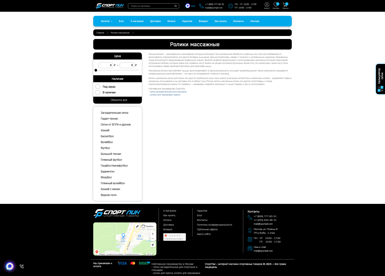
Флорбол (106, 177)
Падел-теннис (109, 118)
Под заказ (109, 86)
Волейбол (107, 141)
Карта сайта (204, 234)
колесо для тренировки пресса (165, 95)
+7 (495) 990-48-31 (265, 220)
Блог (121, 21)
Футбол (105, 147)
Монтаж (254, 21)
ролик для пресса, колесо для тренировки (176, 273)
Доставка (155, 21)
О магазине (137, 21)
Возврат (203, 21)
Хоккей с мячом (110, 188)
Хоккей (105, 130)
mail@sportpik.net (213, 7)
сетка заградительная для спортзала (168, 91)
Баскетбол (107, 136)
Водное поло (109, 194)
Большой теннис (111, 153)
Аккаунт (267, 8)
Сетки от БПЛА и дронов (116, 124)
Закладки (276, 6)
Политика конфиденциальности (214, 224)
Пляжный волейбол (113, 183)
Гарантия (187, 21)
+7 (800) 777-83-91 (214, 4)
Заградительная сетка (114, 112)
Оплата (171, 21)
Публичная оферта (207, 229)
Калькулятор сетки (380, 76)
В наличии (109, 92)
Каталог (106, 21)
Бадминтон (107, 171)
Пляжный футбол (111, 159)
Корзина (285, 6)
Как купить (221, 21)
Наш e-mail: (260, 247)
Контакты (238, 21)
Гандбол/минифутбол (114, 165)
